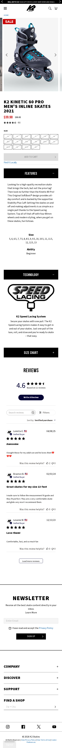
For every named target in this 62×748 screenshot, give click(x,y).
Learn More (31, 612)
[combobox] (41, 420)
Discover (12, 677)
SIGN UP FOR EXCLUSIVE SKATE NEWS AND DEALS (31, 2)
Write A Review (31, 397)
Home (6, 15)
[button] (5, 8)
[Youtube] (54, 726)
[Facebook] (23, 726)
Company (12, 666)
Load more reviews (31, 561)
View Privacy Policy (28, 740)
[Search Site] (50, 8)
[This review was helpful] (47, 463)
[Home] (31, 8)
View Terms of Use (43, 740)
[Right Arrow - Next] (60, 1)
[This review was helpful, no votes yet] (47, 509)
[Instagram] (7, 726)
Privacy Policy (46, 628)
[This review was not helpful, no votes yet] (52, 463)
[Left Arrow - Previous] (2, 1)
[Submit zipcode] (55, 707)
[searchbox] (18, 412)
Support (12, 689)
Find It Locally (10, 162)
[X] (38, 726)
